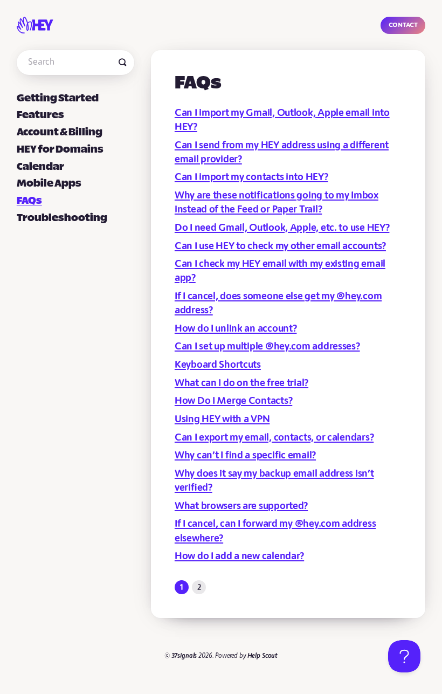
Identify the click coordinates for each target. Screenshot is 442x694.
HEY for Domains (60, 150)
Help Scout (262, 656)
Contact (403, 24)
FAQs (29, 201)
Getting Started (58, 98)
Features (40, 115)
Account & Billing (59, 132)
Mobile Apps (49, 183)
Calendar (40, 167)
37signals (184, 656)
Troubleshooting (62, 218)
